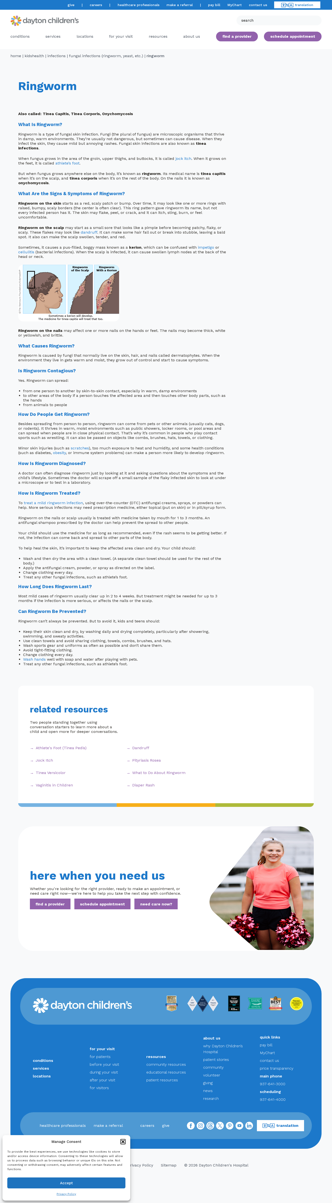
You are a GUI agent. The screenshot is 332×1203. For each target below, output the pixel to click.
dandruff (89, 232)
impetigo (206, 247)
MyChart (234, 5)
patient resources (162, 1080)
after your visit (102, 1080)
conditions (20, 36)
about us (211, 1038)
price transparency (276, 1068)
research (211, 1098)
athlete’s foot (67, 163)
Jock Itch (44, 760)
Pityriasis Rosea (146, 760)
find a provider (237, 36)
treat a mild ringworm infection (53, 503)
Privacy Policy (66, 1194)
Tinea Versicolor (51, 772)
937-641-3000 (272, 1084)
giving (208, 1083)
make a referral (179, 5)
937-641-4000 (273, 1099)
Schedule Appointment (292, 36)
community (213, 1067)
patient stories (216, 1059)
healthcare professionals (138, 5)
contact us (258, 5)
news (208, 1090)
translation (304, 5)
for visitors (99, 1087)
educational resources (166, 1072)
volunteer (211, 1075)
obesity (59, 452)
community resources (166, 1064)
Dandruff (140, 748)
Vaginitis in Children (54, 785)
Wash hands (34, 659)
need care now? (156, 904)
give (71, 5)
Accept (66, 1183)
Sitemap (168, 1165)
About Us (191, 36)
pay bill (214, 5)
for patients (100, 1056)
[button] (123, 1141)
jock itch (183, 158)
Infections (56, 56)
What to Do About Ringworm (158, 772)
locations (85, 36)
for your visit (121, 36)
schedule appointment (102, 904)
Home (15, 56)
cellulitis (26, 252)
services (53, 36)
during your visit (104, 1072)
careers (96, 5)
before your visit (104, 1064)
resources (158, 36)
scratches (80, 448)
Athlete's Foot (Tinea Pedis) (61, 748)
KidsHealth (34, 56)
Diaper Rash (143, 785)
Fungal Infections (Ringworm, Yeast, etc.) (106, 56)
